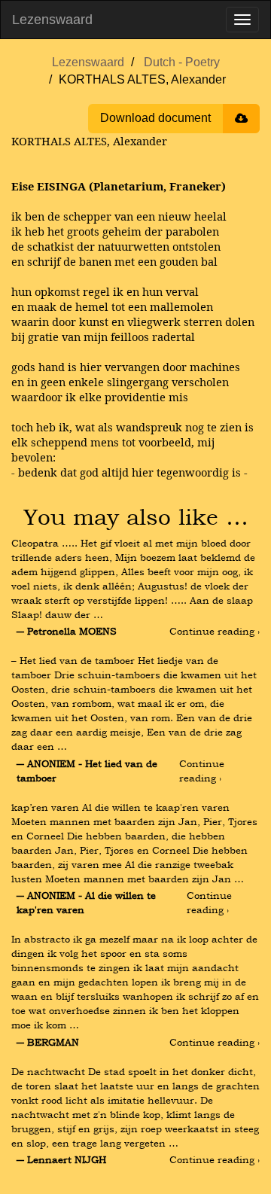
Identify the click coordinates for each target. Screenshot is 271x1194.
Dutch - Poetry (182, 62)
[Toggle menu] (242, 19)
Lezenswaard (52, 19)
